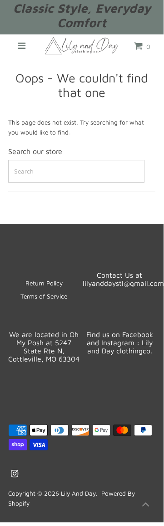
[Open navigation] (21, 45)
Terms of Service (43, 296)
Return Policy (44, 283)
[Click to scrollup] (145, 506)
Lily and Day (78, 493)
